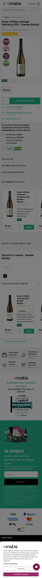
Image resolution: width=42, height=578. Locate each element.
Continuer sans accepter (10, 563)
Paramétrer (21, 569)
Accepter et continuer (21, 574)
